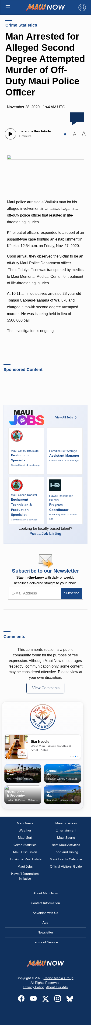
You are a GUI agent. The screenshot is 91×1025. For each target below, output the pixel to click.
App (45, 922)
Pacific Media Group (58, 978)
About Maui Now (45, 893)
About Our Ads (57, 987)
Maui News (25, 823)
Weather (25, 830)
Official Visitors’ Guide (66, 866)
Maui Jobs (25, 866)
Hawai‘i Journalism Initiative (25, 876)
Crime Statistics (21, 25)
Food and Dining (66, 852)
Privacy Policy (33, 987)
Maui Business (66, 823)
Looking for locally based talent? (45, 531)
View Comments (46, 688)
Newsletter (45, 932)
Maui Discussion (25, 852)
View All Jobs (64, 417)
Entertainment (66, 830)
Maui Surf (25, 837)
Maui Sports (66, 837)
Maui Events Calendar (66, 859)
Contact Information (45, 903)
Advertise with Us (45, 913)
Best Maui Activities (66, 845)
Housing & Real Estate (25, 859)
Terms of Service (45, 942)
